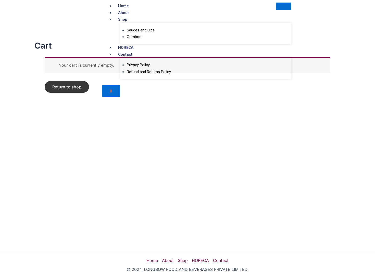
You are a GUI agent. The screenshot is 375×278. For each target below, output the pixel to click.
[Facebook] (333, 9)
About (123, 12)
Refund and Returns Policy (149, 72)
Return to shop (66, 86)
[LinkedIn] (352, 9)
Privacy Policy (138, 65)
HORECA (125, 47)
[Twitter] (343, 9)
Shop (122, 19)
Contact (125, 54)
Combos (134, 36)
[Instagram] (362, 9)
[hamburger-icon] (283, 6)
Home (123, 6)
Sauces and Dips (141, 30)
